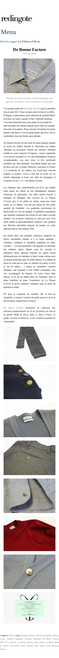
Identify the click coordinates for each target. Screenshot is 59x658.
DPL (2, 642)
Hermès (13, 642)
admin (33, 53)
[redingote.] (16, 23)
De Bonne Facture (29, 49)
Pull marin (14, 646)
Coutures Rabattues (32, 639)
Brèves (11, 635)
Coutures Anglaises (15, 639)
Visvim (3, 649)
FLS (7, 642)
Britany (32, 635)
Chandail (47, 635)
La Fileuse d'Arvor (25, 642)
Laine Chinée (39, 642)
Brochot (39, 635)
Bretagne (24, 635)
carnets (22, 180)
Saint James (40, 646)
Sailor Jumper (27, 646)
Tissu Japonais (52, 646)
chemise (55, 635)
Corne (2, 639)
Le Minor (49, 642)
